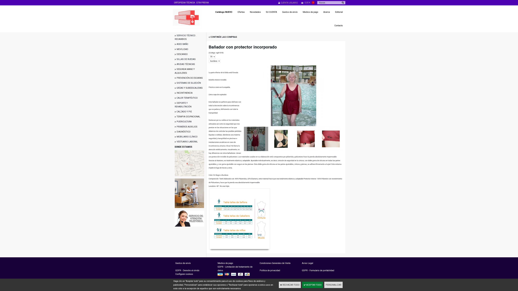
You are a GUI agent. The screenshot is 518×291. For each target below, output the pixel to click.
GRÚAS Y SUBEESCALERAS (190, 88)
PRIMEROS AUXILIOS (187, 126)
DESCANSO (182, 54)
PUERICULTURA (184, 121)
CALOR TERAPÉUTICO (187, 98)
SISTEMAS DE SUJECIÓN (189, 83)
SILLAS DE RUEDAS (186, 59)
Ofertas (241, 12)
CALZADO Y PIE (184, 111)
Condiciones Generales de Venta (275, 263)
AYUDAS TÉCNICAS (186, 64)
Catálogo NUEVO (223, 12)
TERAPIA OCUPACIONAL (188, 116)
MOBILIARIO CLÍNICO (187, 136)
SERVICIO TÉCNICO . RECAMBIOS (185, 37)
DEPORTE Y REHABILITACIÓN (183, 105)
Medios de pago (310, 12)
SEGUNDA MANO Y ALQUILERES (185, 71)
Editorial (339, 12)
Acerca (326, 12)
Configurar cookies (184, 274)
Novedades (255, 12)
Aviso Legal (307, 263)
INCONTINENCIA (184, 93)
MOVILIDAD (182, 49)
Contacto (338, 25)
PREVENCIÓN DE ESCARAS (190, 78)
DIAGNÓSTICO (183, 131)
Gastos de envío (290, 12)
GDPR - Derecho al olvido (187, 270)
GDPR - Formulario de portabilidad (318, 270)
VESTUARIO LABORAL (187, 141)
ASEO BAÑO (182, 44)
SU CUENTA (271, 12)
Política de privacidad (270, 270)
